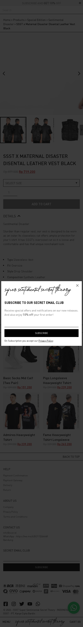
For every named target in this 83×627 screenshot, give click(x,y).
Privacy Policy (45, 340)
